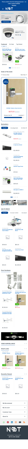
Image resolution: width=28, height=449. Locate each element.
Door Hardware (5, 290)
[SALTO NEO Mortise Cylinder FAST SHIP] (7, 180)
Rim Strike (22, 131)
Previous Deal (5, 74)
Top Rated (19, 44)
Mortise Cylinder (5, 48)
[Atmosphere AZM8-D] (7, 190)
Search (23, 9)
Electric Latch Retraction (7, 291)
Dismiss (14, 5)
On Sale (11, 44)
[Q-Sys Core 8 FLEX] (7, 147)
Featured (4, 44)
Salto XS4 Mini (5, 351)
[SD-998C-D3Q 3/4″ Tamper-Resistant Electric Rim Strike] (7, 135)
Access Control (14, 212)
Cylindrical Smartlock (19, 290)
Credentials (16, 165)
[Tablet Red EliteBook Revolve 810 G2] (7, 158)
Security (17, 48)
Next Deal (23, 74)
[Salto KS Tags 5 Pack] (7, 169)
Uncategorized (14, 128)
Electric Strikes (17, 131)
